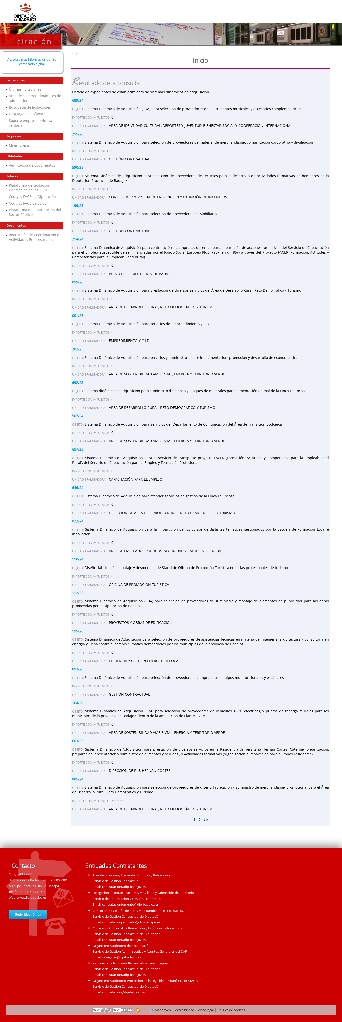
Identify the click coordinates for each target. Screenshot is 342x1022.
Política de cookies (231, 1010)
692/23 (77, 382)
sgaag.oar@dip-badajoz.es (121, 957)
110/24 (77, 559)
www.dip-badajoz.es (31, 897)
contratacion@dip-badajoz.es (124, 886)
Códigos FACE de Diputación (32, 196)
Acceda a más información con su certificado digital (32, 61)
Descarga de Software (27, 113)
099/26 (77, 282)
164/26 (77, 702)
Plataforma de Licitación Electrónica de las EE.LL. (29, 187)
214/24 (77, 239)
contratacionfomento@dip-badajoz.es (130, 904)
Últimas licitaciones (25, 89)
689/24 (77, 100)
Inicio (75, 53)
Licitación (30, 41)
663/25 (77, 740)
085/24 (77, 779)
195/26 (77, 631)
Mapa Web (162, 1010)
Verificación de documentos (32, 165)
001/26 (77, 315)
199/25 (77, 205)
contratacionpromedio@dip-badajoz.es (131, 922)
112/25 (77, 592)
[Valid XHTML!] (101, 1010)
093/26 (77, 669)
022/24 (77, 521)
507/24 (77, 415)
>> (206, 820)
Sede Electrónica (28, 914)
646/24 (77, 487)
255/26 (77, 134)
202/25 (77, 349)
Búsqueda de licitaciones (30, 107)
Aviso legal (206, 1010)
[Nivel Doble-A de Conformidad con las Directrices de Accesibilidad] (122, 1010)
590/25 (77, 167)
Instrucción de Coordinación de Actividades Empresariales (35, 237)
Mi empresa (19, 145)
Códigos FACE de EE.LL (27, 203)
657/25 (77, 449)
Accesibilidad (184, 1010)
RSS (143, 1010)
